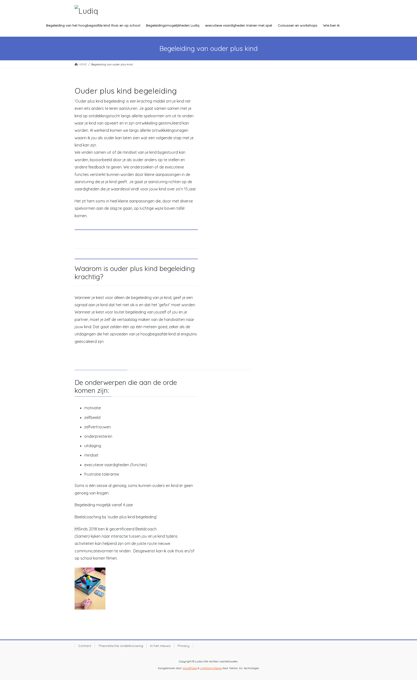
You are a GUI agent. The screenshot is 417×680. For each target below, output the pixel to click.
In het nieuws (160, 646)
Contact (84, 646)
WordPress (189, 668)
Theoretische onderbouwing (120, 646)
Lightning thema (211, 668)
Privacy (183, 646)
